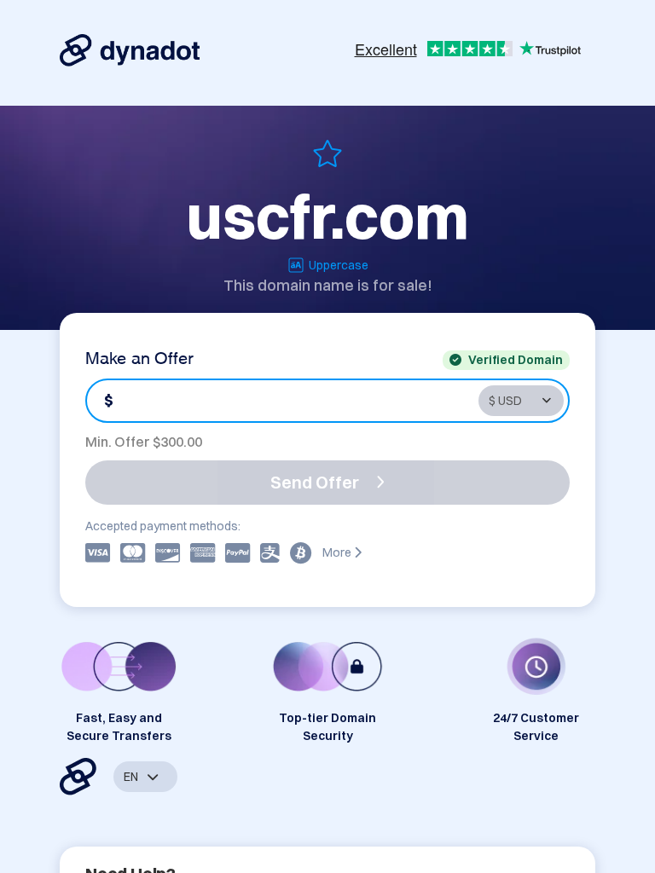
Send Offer (314, 482)
